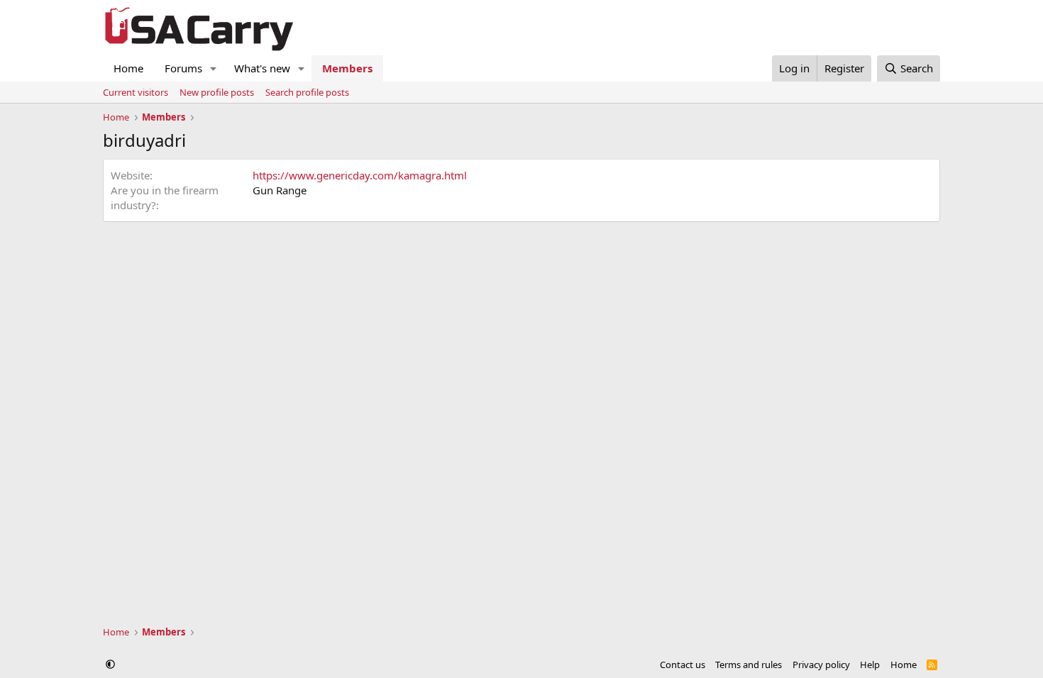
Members (347, 68)
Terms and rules (748, 664)
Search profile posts (307, 92)
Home (128, 68)
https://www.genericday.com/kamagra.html (360, 175)
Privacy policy (821, 664)
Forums (183, 68)
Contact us (682, 664)
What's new (262, 68)
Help (870, 664)
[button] (214, 68)
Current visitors (135, 92)
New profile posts (217, 92)
